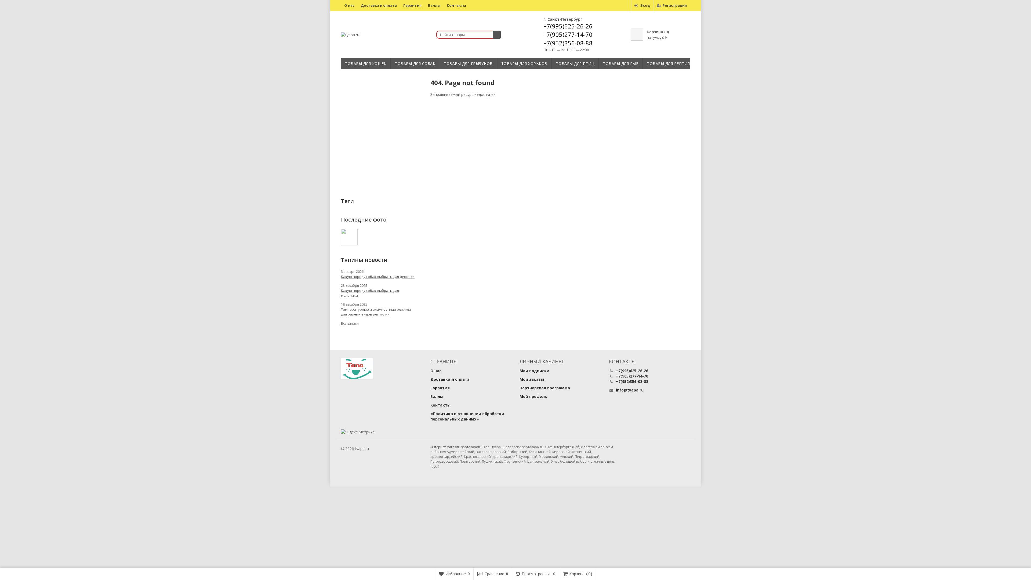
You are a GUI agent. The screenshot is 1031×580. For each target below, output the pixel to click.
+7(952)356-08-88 (568, 43)
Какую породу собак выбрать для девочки (378, 276)
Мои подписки (534, 370)
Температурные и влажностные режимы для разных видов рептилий (376, 312)
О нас (349, 5)
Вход (645, 5)
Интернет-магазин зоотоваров (455, 447)
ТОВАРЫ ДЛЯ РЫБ (620, 63)
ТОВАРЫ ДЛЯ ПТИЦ (575, 63)
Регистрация (675, 5)
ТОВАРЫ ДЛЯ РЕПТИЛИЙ (671, 63)
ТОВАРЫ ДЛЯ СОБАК (415, 63)
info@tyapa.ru (630, 390)
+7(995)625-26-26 (568, 26)
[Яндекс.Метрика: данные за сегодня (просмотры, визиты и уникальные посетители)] (358, 432)
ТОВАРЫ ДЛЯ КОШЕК (365, 63)
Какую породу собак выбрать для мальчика (370, 293)
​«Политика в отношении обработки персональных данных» (467, 416)
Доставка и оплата (379, 5)
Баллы (434, 5)
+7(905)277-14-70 (568, 34)
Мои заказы (532, 379)
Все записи (350, 323)
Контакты (456, 5)
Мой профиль (533, 396)
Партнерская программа (545, 387)
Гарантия (412, 5)
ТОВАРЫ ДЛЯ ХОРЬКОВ (524, 63)
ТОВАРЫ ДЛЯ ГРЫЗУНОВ (468, 63)
